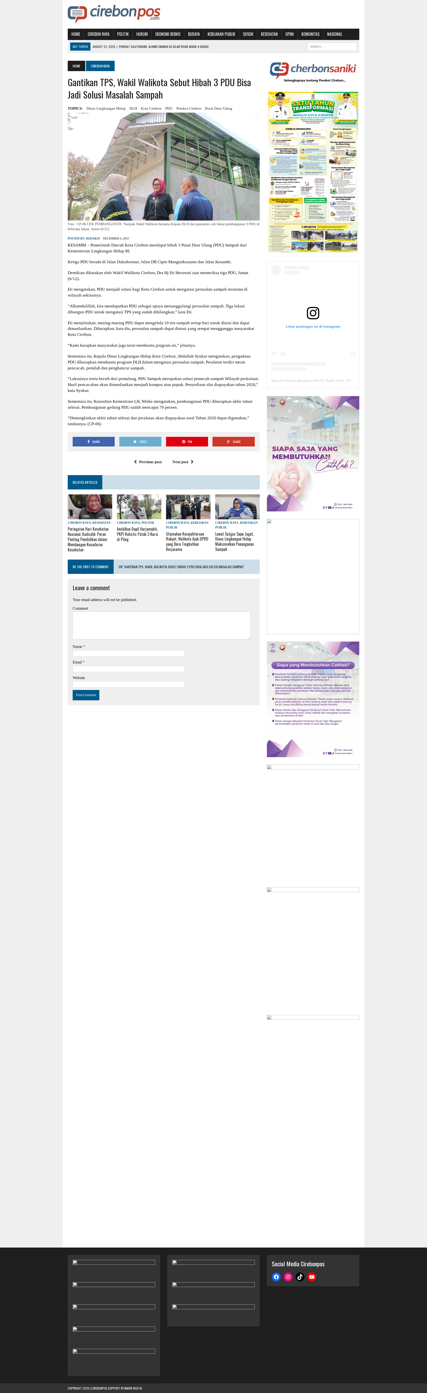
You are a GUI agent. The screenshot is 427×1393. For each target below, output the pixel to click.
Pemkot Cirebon (188, 108)
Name (78, 647)
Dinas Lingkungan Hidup (106, 108)
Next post (180, 462)
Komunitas (310, 34)
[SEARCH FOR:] (332, 46)
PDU (169, 108)
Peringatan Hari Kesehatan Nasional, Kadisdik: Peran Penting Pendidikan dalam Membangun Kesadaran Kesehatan (88, 539)
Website (79, 678)
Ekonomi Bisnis (167, 34)
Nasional (334, 34)
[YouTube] (311, 1276)
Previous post (150, 462)
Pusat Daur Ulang (218, 108)
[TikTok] (300, 1276)
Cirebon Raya (98, 34)
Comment (80, 608)
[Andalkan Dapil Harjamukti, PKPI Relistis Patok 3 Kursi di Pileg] (139, 516)
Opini (289, 34)
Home (75, 34)
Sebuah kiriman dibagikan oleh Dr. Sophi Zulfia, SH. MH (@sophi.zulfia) (327, 381)
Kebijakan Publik (221, 34)
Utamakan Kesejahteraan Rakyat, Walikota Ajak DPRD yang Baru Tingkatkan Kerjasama (187, 541)
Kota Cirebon (151, 108)
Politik (123, 34)
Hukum (142, 34)
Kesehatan (269, 34)
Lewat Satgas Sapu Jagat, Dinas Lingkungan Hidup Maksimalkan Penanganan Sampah (234, 541)
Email (78, 662)
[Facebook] (276, 1276)
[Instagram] (288, 1276)
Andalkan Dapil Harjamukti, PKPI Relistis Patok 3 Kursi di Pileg (137, 534)
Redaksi (93, 238)
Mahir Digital (133, 1388)
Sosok (248, 34)
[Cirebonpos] (114, 14)
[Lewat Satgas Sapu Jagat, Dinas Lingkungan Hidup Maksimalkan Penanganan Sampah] (237, 516)
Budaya (194, 34)
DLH (133, 108)
